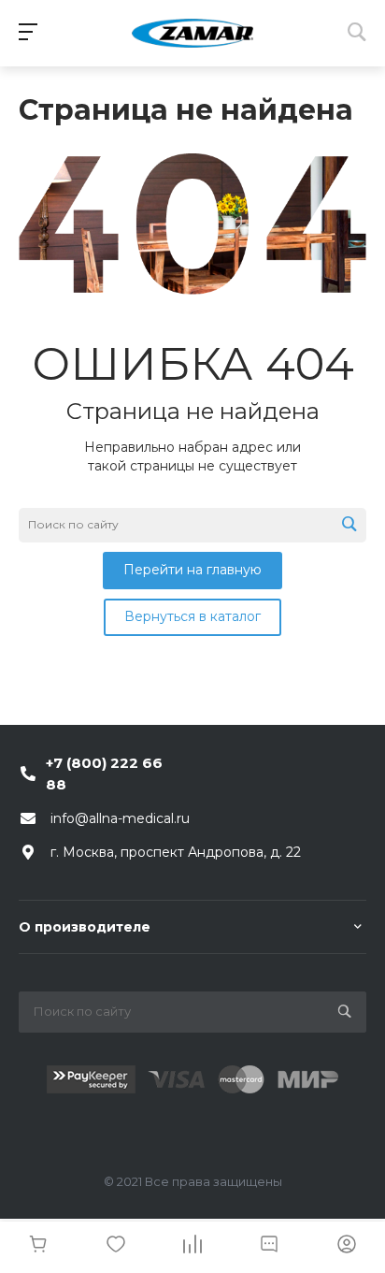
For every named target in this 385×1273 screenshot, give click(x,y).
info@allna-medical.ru (120, 818)
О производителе (84, 927)
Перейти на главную (192, 569)
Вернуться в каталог (192, 616)
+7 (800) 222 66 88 (104, 773)
